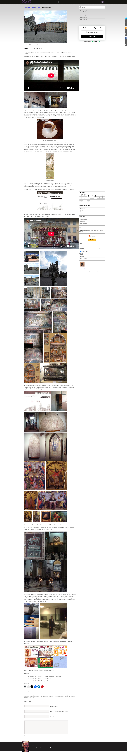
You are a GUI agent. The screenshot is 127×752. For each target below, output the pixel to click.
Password (81, 248)
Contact (83, 1)
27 (99, 199)
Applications (41, 1)
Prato (38, 695)
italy (36, 7)
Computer (49, 1)
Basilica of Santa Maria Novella (59, 695)
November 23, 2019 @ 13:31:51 (35, 680)
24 (88, 199)
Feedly (82, 210)
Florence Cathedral (54, 696)
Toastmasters (73, 1)
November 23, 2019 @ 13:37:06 (35, 678)
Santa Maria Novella (70, 56)
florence (45, 696)
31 (88, 200)
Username (81, 246)
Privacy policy (34, 747)
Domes (25, 696)
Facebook (82, 208)
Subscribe (92, 36)
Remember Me (84, 251)
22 (81, 199)
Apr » (84, 201)
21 (102, 198)
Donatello (30, 696)
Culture (55, 1)
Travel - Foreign (30, 7)
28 (102, 199)
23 (84, 199)
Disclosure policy (44, 747)
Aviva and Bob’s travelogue (86, 15)
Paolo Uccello (27, 697)
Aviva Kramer (83, 219)
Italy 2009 (66, 696)
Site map (61, 1)
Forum (79, 1)
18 (92, 198)
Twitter (81, 212)
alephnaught (35, 44)
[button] (34, 100)
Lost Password (83, 258)
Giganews (82, 221)
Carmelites (71, 695)
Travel (66, 1)
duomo (34, 696)
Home (25, 7)
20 (99, 198)
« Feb (80, 201)
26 (95, 199)
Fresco (61, 696)
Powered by (87, 41)
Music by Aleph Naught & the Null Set (89, 14)
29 (81, 200)
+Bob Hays (82, 267)
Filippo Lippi (57, 144)
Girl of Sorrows (83, 223)
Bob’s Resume (83, 19)
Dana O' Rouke (90, 230)
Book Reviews (83, 17)
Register (82, 256)
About (35, 1)
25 (92, 199)
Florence (39, 7)
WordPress (54, 745)
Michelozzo (71, 696)
